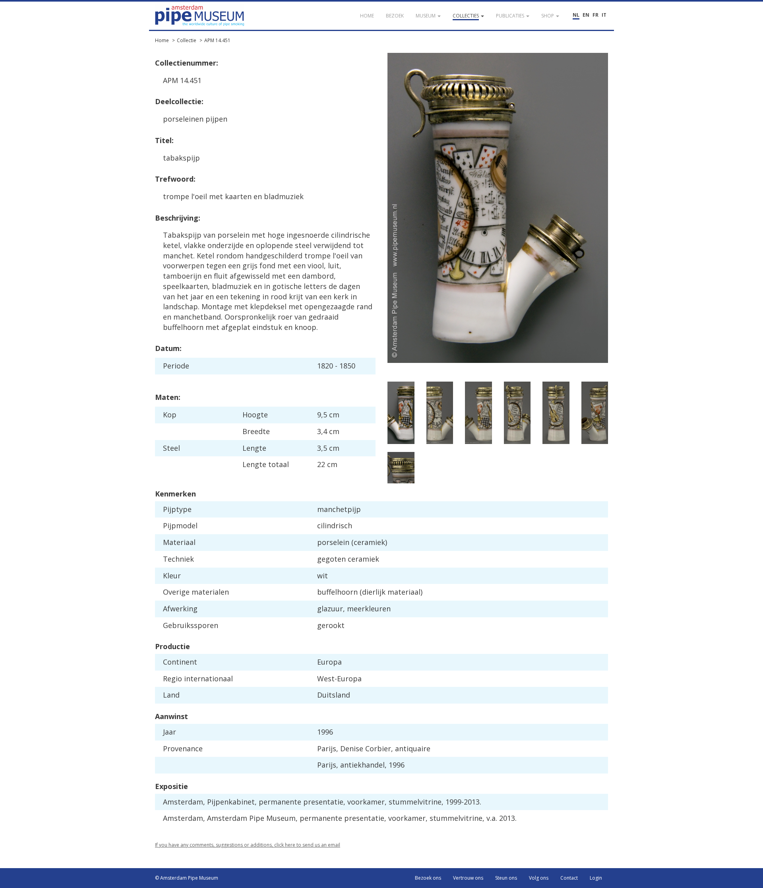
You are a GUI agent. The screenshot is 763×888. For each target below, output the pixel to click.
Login (596, 877)
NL (576, 15)
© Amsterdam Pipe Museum (186, 877)
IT (604, 15)
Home (162, 40)
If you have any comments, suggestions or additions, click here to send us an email (247, 844)
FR (595, 15)
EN (586, 15)
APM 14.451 (217, 40)
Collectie (186, 40)
